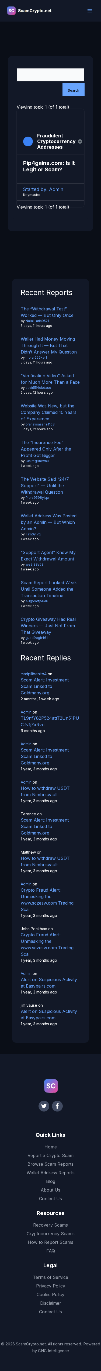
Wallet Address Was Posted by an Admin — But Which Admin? (48, 522)
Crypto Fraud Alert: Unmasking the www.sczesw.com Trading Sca (47, 899)
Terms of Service (50, 1277)
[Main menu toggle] (90, 11)
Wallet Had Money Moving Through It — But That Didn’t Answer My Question (49, 345)
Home (50, 1147)
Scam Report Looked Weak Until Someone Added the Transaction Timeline (49, 589)
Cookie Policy (50, 1294)
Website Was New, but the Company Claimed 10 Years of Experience (48, 412)
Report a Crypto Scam (50, 1155)
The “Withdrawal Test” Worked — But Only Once (47, 312)
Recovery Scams (50, 1225)
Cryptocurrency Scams (51, 1233)
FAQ (50, 1251)
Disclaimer (50, 1303)
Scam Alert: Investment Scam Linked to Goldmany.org (45, 686)
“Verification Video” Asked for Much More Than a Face (50, 379)
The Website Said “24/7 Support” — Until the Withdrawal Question (45, 485)
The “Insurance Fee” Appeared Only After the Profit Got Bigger (46, 449)
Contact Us (50, 1198)
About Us (50, 1190)
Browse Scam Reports (50, 1164)
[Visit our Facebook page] (57, 1106)
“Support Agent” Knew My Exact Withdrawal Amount (48, 556)
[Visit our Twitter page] (44, 1106)
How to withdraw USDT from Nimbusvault (45, 791)
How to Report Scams (50, 1242)
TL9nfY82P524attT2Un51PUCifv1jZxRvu (50, 721)
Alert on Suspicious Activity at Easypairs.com (49, 983)
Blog (50, 1181)
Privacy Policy (50, 1286)
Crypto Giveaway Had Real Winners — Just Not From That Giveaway (48, 626)
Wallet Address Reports (51, 1172)
